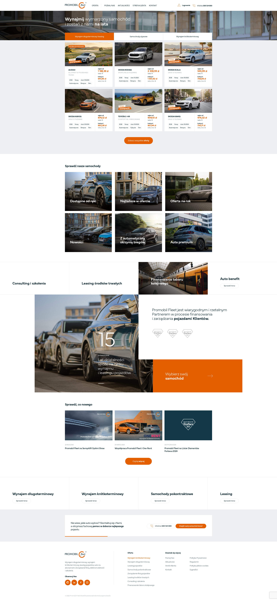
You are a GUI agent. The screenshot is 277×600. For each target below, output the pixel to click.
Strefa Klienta (170, 565)
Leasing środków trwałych (138, 577)
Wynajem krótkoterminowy (187, 36)
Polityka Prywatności (198, 557)
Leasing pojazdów (135, 565)
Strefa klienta (139, 5)
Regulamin (194, 561)
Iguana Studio (106, 595)
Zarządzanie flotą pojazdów (139, 573)
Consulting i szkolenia (136, 581)
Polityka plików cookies (199, 565)
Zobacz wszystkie (138, 140)
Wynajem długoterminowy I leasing (89, 36)
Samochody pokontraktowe (139, 569)
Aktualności (124, 5)
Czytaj (138, 461)
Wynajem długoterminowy (139, 561)
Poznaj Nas (109, 5)
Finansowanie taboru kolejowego (141, 585)
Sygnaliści (194, 569)
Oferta (95, 5)
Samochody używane (138, 36)
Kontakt (153, 5)
